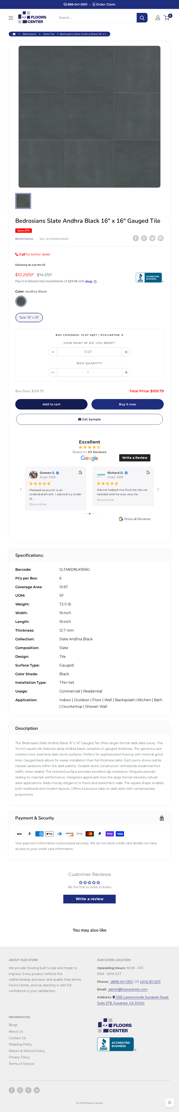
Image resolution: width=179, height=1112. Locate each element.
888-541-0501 (77, 4)
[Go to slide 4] (93, 513)
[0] (166, 17)
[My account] (158, 17)
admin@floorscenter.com (128, 989)
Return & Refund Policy (27, 1051)
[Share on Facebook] (136, 238)
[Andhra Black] (20, 301)
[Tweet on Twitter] (152, 238)
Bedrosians (29, 34)
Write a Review (134, 458)
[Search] (142, 17)
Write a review (89, 899)
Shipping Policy (20, 1044)
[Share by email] (161, 238)
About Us (16, 1031)
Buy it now (127, 404)
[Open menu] (11, 18)
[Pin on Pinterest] (144, 238)
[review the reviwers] (80, 473)
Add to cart (51, 404)
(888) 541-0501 (121, 982)
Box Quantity (89, 363)
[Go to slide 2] (86, 513)
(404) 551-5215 (150, 982)
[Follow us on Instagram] (20, 1090)
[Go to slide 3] (89, 513)
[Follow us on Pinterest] (28, 1090)
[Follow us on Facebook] (12, 1090)
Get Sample (91, 419)
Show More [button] (37, 504)
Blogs (13, 1025)
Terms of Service (21, 1064)
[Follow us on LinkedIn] (37, 1090)
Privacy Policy (19, 1057)
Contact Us (17, 1038)
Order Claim (105, 4)
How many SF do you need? (89, 342)
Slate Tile (48, 34)
